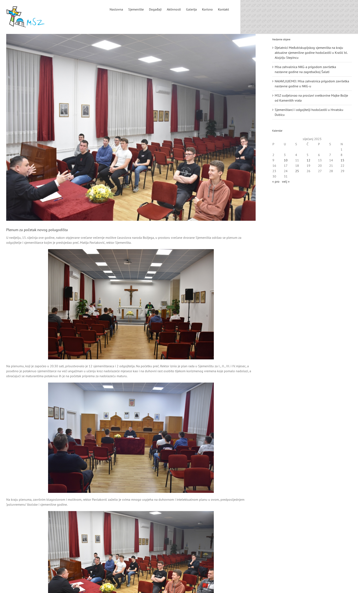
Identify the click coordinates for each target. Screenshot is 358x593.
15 (342, 160)
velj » (286, 181)
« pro (275, 181)
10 (286, 160)
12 (308, 160)
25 (297, 171)
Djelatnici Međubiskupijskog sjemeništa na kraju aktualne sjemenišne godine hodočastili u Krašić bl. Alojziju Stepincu (311, 53)
